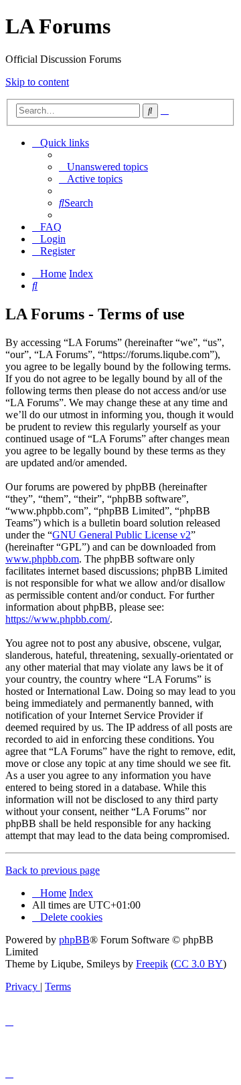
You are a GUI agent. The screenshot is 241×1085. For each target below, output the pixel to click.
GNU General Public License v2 (121, 534)
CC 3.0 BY (198, 963)
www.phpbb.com (42, 559)
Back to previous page (52, 870)
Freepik (152, 963)
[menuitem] (103, 166)
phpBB (74, 939)
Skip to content (37, 82)
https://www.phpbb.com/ (57, 619)
